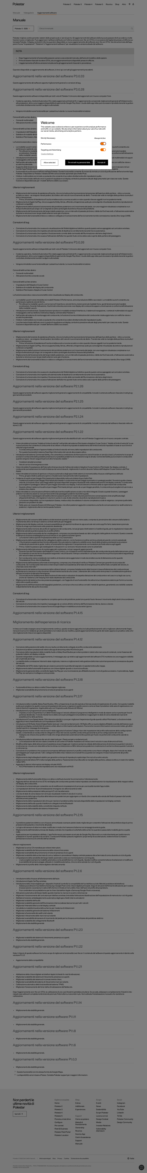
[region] (74, 143)
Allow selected (49, 163)
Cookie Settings (47, 154)
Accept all (101, 162)
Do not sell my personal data (79, 162)
